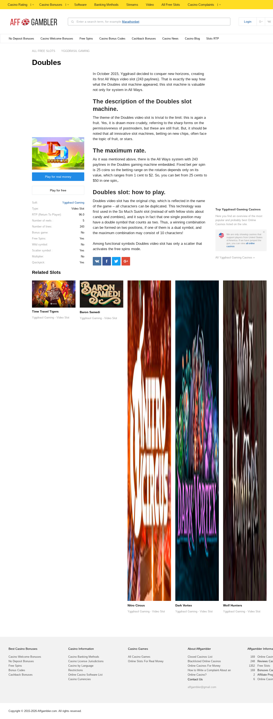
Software (80, 4)
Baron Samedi (90, 312)
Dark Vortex (183, 605)
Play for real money (58, 176)
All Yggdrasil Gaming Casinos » (235, 257)
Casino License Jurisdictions (86, 661)
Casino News (170, 38)
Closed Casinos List (200, 656)
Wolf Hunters (232, 605)
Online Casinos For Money (204, 665)
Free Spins (86, 38)
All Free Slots (170, 4)
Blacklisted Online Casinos (204, 661)
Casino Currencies (79, 679)
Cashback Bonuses (144, 38)
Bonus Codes (17, 670)
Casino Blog (192, 38)
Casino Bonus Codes (112, 38)
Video (150, 4)
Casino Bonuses (50, 4)
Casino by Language (80, 665)
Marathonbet (130, 21)
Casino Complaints (201, 4)
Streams (132, 4)
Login (247, 21)
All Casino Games (139, 656)
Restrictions (75, 670)
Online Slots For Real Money (146, 661)
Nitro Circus (136, 605)
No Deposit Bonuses (21, 38)
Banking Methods (106, 4)
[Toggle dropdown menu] (33, 4)
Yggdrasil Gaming (73, 202)
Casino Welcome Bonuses (57, 38)
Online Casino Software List (85, 674)
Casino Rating (17, 4)
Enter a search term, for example (108, 21)
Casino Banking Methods (83, 656)
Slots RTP (212, 38)
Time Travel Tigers (45, 311)
